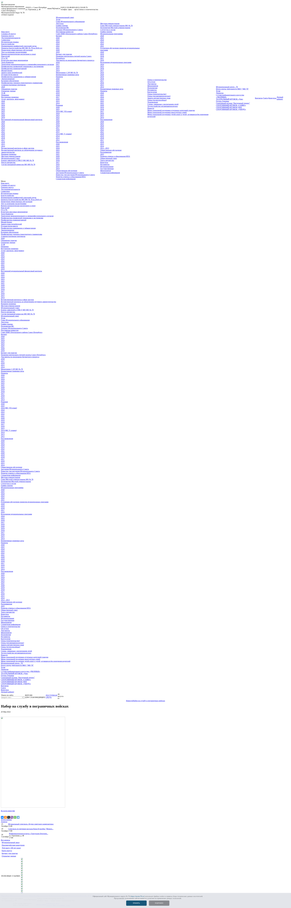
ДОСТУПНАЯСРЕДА (51, 696)
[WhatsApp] (15, 817)
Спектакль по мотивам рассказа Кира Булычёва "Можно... (30, 829)
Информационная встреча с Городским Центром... (28, 834)
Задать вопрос (6, 820)
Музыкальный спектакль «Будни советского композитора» (31, 824)
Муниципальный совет (65, 17)
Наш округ (5, 32)
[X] (8, 817)
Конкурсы (272, 98)
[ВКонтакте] (2, 817)
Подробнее (159, 903)
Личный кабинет (280, 98)
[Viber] (11, 817)
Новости (129, 701)
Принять (136, 903)
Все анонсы (5, 840)
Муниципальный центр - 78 (227, 87)
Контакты (259, 98)
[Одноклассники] (5, 817)
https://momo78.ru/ (137, 896)
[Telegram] (18, 817)
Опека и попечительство (157, 80)
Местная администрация (109, 24)
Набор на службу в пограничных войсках (149, 701)
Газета (265, 98)
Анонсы (4, 822)
